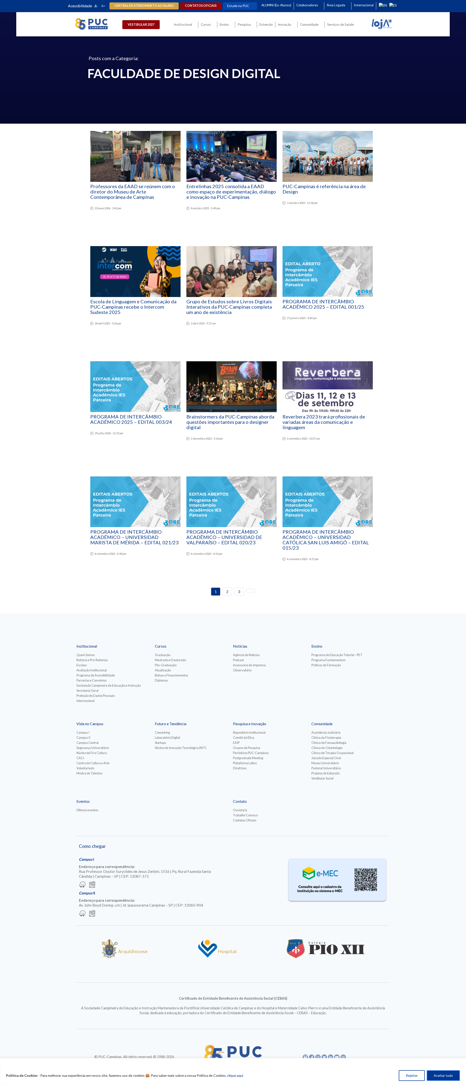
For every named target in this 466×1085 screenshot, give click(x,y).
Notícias (240, 646)
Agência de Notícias (246, 655)
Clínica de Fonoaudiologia (328, 743)
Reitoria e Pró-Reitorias (92, 660)
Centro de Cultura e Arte (92, 763)
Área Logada (336, 5)
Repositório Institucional (249, 732)
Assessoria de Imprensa (249, 665)
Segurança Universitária (92, 748)
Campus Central (87, 743)
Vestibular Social (322, 778)
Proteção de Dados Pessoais (95, 696)
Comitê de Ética (243, 737)
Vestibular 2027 (141, 24)
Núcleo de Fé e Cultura (91, 753)
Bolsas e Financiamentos (171, 675)
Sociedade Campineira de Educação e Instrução (108, 685)
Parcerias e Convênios (91, 680)
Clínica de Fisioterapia (326, 737)
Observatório (242, 670)
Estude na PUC (238, 6)
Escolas (81, 665)
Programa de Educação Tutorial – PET (336, 655)
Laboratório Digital (167, 737)
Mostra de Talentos (89, 773)
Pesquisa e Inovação (249, 723)
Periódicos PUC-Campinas (251, 753)
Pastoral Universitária (326, 768)
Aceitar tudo (443, 1075)
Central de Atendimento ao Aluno (144, 6)
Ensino (224, 24)
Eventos (83, 801)
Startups (160, 743)
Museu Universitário (325, 763)
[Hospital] (208, 956)
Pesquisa (244, 24)
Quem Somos (85, 655)
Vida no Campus (89, 723)
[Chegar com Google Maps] (92, 885)
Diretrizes (240, 768)
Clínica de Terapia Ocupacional (332, 753)
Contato (240, 801)
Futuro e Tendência (170, 723)
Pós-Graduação (165, 665)
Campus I (82, 732)
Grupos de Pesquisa (246, 748)
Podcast (238, 660)
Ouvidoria (240, 810)
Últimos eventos (87, 810)
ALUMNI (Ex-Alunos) (276, 5)
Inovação (284, 24)
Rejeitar (412, 1075)
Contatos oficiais (200, 6)
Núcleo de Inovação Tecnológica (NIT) (180, 748)
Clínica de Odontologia (326, 748)
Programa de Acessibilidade (95, 675)
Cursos (206, 24)
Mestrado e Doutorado (170, 660)
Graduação (162, 655)
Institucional (183, 24)
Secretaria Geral (87, 690)
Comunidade (309, 24)
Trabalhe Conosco (245, 815)
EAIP (236, 743)
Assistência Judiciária (326, 732)
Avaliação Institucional (91, 670)
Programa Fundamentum (328, 660)
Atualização (163, 670)
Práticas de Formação (326, 665)
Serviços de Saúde (340, 24)
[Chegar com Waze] (82, 885)
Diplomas (161, 680)
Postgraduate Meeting (248, 758)
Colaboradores (307, 5)
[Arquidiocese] (109, 956)
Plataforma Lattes (245, 763)
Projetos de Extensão (325, 773)
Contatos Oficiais (244, 820)
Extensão (266, 24)
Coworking (162, 732)
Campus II (83, 737)
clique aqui (235, 1075)
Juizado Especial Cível (326, 758)
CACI (80, 758)
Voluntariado (85, 768)
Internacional (364, 5)
